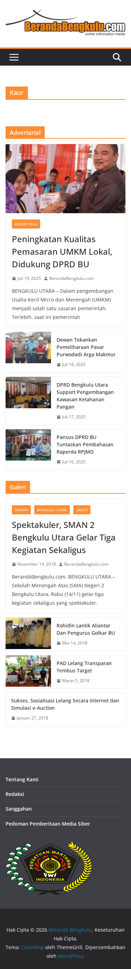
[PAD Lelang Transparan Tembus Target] (28, 672)
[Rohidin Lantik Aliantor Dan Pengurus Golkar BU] (28, 634)
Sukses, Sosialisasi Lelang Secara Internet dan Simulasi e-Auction (65, 704)
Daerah (21, 509)
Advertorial (26, 224)
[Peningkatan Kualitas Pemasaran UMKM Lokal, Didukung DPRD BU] (65, 178)
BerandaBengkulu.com (71, 278)
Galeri (82, 509)
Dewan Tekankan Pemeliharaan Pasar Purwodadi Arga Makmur (86, 347)
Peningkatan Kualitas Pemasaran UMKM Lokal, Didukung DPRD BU (62, 251)
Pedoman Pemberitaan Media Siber (48, 823)
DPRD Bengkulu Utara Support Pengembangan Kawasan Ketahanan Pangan (85, 395)
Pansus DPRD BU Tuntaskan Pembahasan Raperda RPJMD (85, 444)
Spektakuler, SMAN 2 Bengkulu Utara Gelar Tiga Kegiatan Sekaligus (64, 537)
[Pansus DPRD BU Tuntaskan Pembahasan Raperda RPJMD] (28, 449)
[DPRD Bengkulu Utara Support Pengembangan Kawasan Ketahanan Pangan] (28, 401)
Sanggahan (19, 808)
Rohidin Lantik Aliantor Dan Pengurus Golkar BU (86, 629)
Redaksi (15, 794)
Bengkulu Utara (52, 509)
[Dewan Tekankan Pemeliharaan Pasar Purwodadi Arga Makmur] (28, 352)
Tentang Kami (22, 779)
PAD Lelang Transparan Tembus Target (84, 667)
